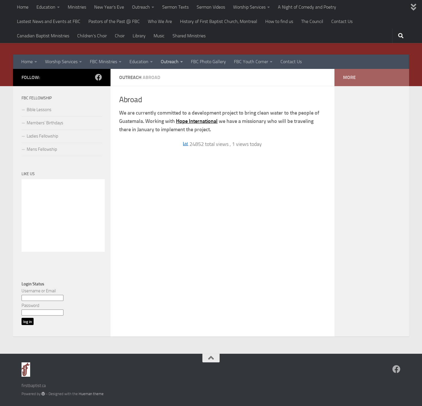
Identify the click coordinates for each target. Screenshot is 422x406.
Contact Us (342, 21)
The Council (312, 21)
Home (22, 7)
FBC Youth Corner (251, 61)
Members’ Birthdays (45, 122)
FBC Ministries (103, 61)
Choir (120, 35)
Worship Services (249, 7)
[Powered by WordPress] (43, 394)
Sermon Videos (211, 7)
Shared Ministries (189, 35)
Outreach (141, 7)
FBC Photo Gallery (208, 61)
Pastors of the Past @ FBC (114, 21)
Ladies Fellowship (42, 136)
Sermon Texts (175, 7)
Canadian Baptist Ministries (43, 35)
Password (30, 305)
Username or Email (39, 290)
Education (45, 7)
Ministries (77, 7)
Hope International (197, 121)
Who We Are (160, 21)
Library (139, 35)
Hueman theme (91, 394)
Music (159, 35)
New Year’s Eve (109, 7)
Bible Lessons (39, 109)
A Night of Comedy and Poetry (307, 7)
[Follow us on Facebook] (98, 77)
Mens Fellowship (42, 149)
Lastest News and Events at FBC (48, 21)
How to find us (279, 21)
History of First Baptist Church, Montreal (218, 21)
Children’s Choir (92, 35)
